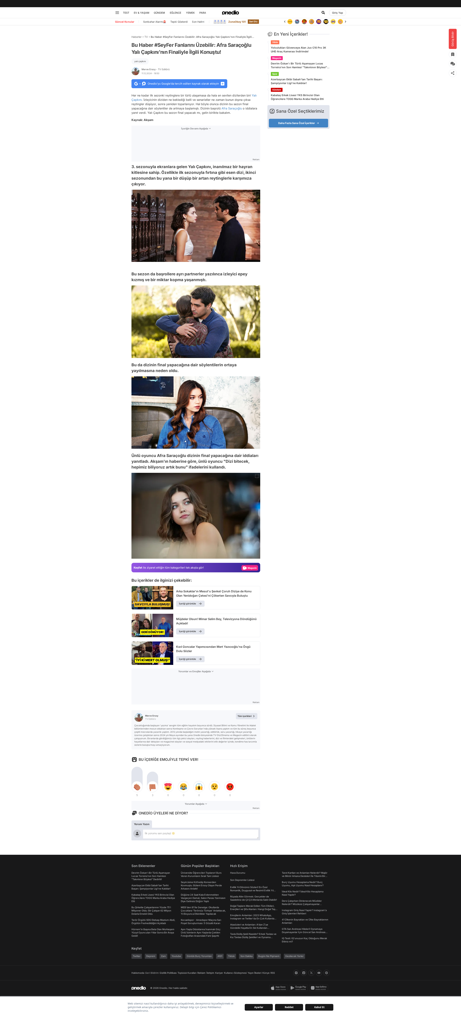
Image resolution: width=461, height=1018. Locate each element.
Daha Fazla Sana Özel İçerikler (296, 123)
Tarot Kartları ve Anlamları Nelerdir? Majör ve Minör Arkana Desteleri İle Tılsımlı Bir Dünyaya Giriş (304, 876)
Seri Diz (253, 21)
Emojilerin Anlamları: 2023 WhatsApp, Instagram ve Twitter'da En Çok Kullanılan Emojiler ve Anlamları (253, 918)
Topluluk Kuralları (187, 972)
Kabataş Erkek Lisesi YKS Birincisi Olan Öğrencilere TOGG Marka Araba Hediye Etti (297, 97)
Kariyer (219, 972)
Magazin (276, 58)
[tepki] (137, 786)
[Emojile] (318, 21)
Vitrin (275, 42)
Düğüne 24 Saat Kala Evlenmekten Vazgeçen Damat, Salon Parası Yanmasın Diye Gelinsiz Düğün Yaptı (203, 898)
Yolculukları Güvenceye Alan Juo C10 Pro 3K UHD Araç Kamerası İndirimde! (298, 49)
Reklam (201, 972)
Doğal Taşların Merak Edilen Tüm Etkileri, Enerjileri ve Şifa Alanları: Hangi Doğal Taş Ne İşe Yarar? (252, 909)
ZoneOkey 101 (236, 21)
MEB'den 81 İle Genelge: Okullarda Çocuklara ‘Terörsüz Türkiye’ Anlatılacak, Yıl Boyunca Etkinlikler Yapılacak (203, 910)
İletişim (210, 972)
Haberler (136, 36)
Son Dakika (246, 956)
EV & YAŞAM (141, 12)
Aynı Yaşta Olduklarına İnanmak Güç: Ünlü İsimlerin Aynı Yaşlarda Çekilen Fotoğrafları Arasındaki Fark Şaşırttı (201, 932)
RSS (272, 972)
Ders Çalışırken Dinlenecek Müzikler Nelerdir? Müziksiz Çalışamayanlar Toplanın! (302, 904)
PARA (202, 12)
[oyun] (326, 21)
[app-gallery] (319, 988)
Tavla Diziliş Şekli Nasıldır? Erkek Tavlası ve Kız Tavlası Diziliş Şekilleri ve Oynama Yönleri (253, 937)
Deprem (150, 956)
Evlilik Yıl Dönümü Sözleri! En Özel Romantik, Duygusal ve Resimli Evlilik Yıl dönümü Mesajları (252, 890)
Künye (266, 972)
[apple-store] (279, 988)
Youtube (176, 956)
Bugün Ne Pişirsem (268, 956)
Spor (274, 74)
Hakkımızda (137, 972)
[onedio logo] (230, 12)
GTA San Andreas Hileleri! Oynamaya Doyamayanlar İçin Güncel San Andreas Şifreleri (303, 932)
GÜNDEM (159, 12)
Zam (163, 956)
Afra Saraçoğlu (231, 108)
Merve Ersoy (156, 69)
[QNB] (290, 21)
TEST (126, 12)
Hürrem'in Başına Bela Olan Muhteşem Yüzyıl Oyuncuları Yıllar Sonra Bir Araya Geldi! (152, 932)
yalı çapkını (140, 61)
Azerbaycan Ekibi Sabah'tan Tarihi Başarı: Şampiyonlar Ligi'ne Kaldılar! (297, 81)
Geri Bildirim (152, 972)
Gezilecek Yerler (294, 956)
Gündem (276, 89)
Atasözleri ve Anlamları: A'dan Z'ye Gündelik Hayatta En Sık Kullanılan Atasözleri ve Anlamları (249, 928)
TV (146, 36)
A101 (220, 956)
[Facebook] (304, 973)
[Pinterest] (326, 973)
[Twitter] (311, 973)
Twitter (136, 956)
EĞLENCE (175, 12)
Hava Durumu (237, 872)
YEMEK (190, 12)
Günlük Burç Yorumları (199, 956)
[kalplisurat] (340, 21)
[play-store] (299, 988)
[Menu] (117, 12)
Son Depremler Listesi (242, 880)
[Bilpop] (311, 21)
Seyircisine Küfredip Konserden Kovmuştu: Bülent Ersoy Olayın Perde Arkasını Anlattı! (201, 885)
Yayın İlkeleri (254, 972)
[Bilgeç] (304, 21)
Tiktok (231, 956)
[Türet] (297, 21)
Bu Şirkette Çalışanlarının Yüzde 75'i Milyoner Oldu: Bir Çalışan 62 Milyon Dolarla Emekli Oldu (151, 910)
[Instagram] (296, 973)
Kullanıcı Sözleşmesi (235, 972)
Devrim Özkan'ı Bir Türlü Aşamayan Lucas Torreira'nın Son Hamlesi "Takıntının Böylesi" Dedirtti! (299, 65)
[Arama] (323, 12)
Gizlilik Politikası (168, 972)
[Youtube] (319, 973)
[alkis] (333, 21)
